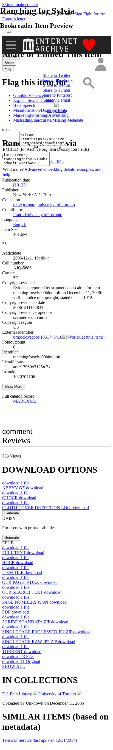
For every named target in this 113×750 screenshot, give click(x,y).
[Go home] (50, 45)
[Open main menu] (11, 45)
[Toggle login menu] (100, 64)
